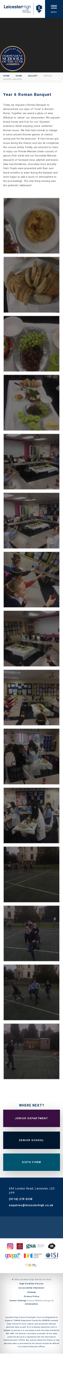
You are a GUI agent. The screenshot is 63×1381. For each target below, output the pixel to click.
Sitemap (31, 1292)
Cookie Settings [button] (18, 1300)
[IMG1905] (31, 933)
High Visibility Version (31, 1283)
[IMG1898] (31, 285)
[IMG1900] (31, 756)
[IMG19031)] (31, 874)
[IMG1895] (31, 461)
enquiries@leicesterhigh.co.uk (31, 1205)
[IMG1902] (31, 815)
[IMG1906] (31, 992)
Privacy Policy (31, 1296)
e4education (31, 1304)
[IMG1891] (31, 638)
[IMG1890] (31, 697)
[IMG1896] (31, 402)
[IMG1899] (31, 226)
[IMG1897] (31, 344)
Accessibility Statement (31, 1288)
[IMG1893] (31, 520)
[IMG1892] (31, 579)
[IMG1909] (31, 1051)
